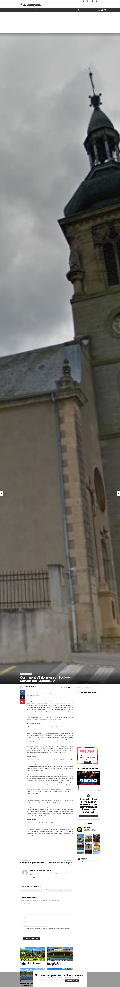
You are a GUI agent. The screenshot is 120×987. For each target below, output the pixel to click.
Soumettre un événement (49, 1)
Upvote (32, 890)
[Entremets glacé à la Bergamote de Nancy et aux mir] (96, 846)
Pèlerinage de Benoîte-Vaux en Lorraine (31, 964)
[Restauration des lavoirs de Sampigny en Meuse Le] (80, 846)
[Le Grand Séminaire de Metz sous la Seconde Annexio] (88, 838)
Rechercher (98, 687)
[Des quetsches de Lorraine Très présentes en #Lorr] (80, 838)
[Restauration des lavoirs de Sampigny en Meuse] (60, 954)
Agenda (23, 10)
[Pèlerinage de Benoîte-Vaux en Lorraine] (32, 954)
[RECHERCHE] (99, 10)
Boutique (32, 1)
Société (78, 10)
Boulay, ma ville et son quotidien (56, 731)
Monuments (36, 959)
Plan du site (58, 1)
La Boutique (92, 10)
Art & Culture (30, 10)
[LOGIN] (102, 10)
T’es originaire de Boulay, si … (45, 759)
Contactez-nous (38, 1)
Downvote (60, 890)
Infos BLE (84, 10)
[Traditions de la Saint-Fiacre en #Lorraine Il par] (96, 838)
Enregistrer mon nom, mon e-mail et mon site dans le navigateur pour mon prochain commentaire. (47, 928)
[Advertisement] (60, 22)
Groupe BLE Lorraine (24, 1)
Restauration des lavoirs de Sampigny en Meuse (56, 964)
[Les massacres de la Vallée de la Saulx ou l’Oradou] (88, 846)
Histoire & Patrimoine (54, 10)
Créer (88, 816)
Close (118, 974)
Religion (23, 960)
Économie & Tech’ (41, 10)
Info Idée (30, 822)
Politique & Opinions (68, 10)
